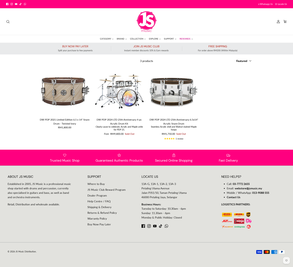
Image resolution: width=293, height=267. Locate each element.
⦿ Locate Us (281, 4)
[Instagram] (12, 4)
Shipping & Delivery (99, 207)
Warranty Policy (97, 218)
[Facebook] (7, 4)
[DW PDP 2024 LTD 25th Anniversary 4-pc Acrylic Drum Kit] (119, 91)
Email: (244, 188)
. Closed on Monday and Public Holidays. (157, 4)
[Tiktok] (20, 4)
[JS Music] (146, 21)
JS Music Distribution (26, 251)
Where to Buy (96, 184)
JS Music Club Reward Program (106, 189)
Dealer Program (97, 195)
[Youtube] (16, 4)
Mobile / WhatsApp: (248, 192)
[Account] (277, 21)
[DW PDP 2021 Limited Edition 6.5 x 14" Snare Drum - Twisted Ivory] (65, 91)
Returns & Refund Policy (102, 212)
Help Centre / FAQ (98, 201)
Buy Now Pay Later (99, 224)
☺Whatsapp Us (265, 4)
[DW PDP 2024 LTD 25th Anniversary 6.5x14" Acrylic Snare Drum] (174, 91)
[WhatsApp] (25, 4)
